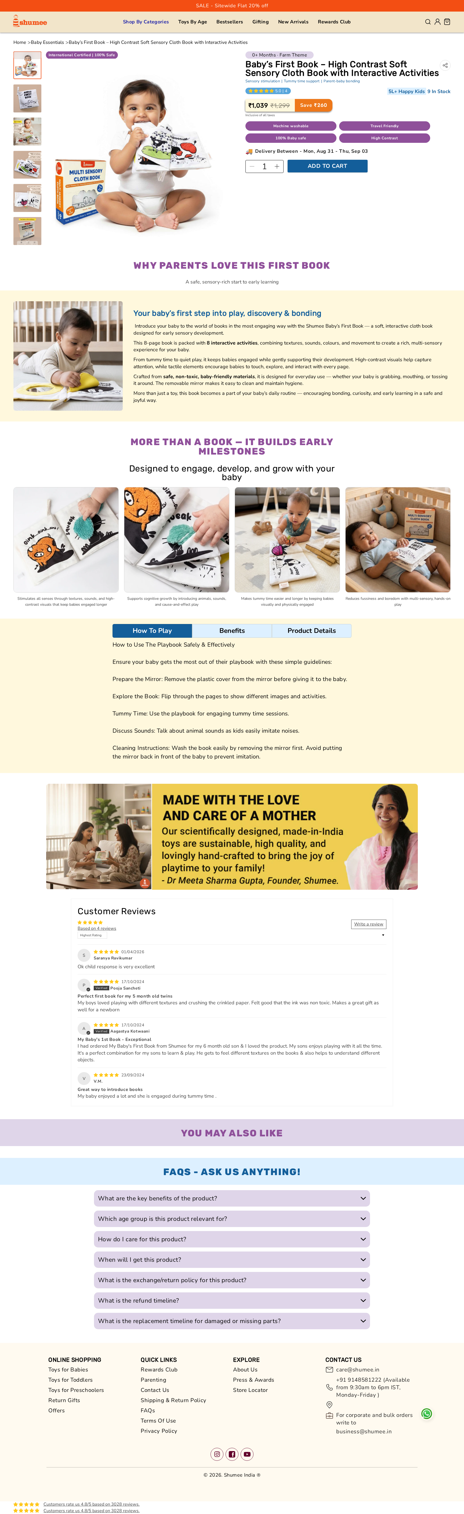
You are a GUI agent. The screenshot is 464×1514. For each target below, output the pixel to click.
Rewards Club (159, 1369)
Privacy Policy (159, 1431)
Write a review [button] (368, 924)
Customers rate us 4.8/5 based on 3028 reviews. (92, 1504)
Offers (56, 1410)
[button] (146, 22)
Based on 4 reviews (97, 928)
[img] (107, 952)
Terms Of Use (158, 1420)
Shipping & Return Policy (173, 1400)
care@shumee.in (358, 1369)
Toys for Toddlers (70, 1380)
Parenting (153, 1380)
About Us (245, 1369)
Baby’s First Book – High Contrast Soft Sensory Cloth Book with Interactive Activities (158, 42)
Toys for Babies (68, 1369)
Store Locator (250, 1390)
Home (19, 42)
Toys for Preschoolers (76, 1390)
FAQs (148, 1410)
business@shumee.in (364, 1431)
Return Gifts (64, 1400)
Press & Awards (253, 1380)
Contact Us (155, 1390)
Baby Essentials (47, 42)
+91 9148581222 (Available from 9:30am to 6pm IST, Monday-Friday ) (373, 1387)
